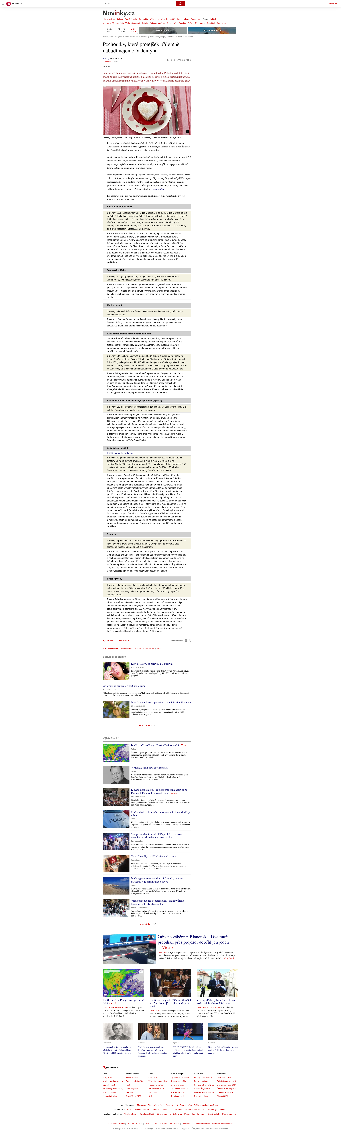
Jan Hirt (129, 1085)
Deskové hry (189, 1114)
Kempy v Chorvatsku (203, 1077)
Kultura (186, 19)
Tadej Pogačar (132, 1089)
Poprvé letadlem (201, 1081)
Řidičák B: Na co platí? (226, 1089)
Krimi (179, 19)
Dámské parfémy (164, 1114)
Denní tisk (211, 23)
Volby (135, 19)
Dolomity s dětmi (201, 1096)
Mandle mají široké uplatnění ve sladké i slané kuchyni (161, 702)
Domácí (128, 19)
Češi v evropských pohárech (206, 1105)
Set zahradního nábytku (194, 1109)
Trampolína (156, 1109)
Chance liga (154, 1077)
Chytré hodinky (214, 1114)
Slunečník (167, 1109)
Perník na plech (177, 1096)
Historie (144, 23)
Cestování (135, 23)
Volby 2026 (107, 1077)
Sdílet (182, 60)
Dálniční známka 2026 (226, 1081)
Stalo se (120, 19)
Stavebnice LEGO (147, 1114)
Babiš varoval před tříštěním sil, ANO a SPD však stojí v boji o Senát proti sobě (170, 1003)
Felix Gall (129, 1092)
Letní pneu (177, 1114)
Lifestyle (205, 19)
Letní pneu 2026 (224, 1077)
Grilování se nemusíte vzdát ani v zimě (124, 686)
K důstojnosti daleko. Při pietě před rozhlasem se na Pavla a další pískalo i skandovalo (159, 791)
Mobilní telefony (130, 1114)
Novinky (106, 58)
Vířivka (222, 1109)
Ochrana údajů (188, 1124)
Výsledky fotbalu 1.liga (158, 1081)
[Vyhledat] (180, 3)
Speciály (182, 23)
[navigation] (3, 4)
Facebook (112, 1124)
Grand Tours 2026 (133, 1096)
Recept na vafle (177, 1092)
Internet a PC (108, 23)
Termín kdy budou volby (113, 1089)
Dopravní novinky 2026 (226, 1085)
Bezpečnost (135, 860)
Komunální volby (110, 1096)
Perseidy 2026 (172, 1105)
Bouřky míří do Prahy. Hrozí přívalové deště (155, 745)
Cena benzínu (186, 1105)
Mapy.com (141, 1105)
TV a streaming (137, 841)
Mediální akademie (159, 1124)
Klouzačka (178, 1109)
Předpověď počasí (155, 1105)
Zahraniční (143, 19)
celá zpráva (158, 188)
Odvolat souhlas (203, 1124)
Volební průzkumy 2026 (113, 1081)
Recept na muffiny (179, 1081)
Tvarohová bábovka (179, 1089)
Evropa (134, 771)
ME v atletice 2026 (156, 1089)
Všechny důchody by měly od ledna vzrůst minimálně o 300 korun (216, 1001)
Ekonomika (195, 19)
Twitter (122, 1124)
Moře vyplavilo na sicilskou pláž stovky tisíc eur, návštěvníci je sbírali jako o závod (157, 880)
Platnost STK (222, 1096)
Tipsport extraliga (156, 1085)
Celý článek (229, 958)
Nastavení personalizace (222, 1124)
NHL (150, 1096)
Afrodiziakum (148, 648)
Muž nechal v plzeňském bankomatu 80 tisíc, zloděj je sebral (160, 813)
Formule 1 (153, 1092)
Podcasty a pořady (157, 23)
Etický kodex (174, 1124)
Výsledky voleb (109, 1085)
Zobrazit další (145, 725)
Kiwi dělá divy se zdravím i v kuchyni (152, 663)
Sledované (221, 23)
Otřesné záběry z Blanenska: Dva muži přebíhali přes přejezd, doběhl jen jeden (193, 939)
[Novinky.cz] (119, 13)
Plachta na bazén (142, 1109)
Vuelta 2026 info (132, 1077)
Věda (127, 23)
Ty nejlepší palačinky (180, 1077)
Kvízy (175, 23)
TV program (200, 23)
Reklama (130, 1124)
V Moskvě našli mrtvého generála (149, 767)
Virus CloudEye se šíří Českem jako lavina (154, 856)
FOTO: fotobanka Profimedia (120, 453)
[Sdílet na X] (190, 640)
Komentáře (171, 19)
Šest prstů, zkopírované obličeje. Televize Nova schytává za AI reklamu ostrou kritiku (156, 835)
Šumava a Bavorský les (204, 1085)
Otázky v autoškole (225, 1092)
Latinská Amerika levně (204, 1092)
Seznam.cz (332, 4)
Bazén (130, 1109)
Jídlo (159, 648)
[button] (147, 110)
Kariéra (139, 1124)
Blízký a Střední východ (140, 908)
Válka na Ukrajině (157, 19)
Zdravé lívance (177, 1085)
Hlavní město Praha (138, 797)
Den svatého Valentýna (131, 648)
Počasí (190, 23)
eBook (172, 60)
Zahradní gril (212, 1109)
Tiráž (147, 1124)
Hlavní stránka (109, 19)
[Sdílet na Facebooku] (186, 640)
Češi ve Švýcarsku (202, 1089)
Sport (169, 23)
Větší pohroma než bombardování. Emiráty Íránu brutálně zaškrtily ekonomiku (157, 902)
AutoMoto (120, 23)
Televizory (201, 1114)
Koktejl (213, 19)
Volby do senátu (109, 1092)
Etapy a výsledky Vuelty (135, 1081)
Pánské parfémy (229, 1114)
